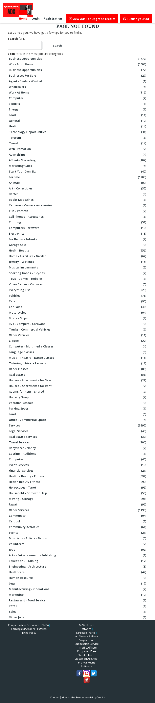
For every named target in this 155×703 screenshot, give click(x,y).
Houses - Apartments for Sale (77, 380)
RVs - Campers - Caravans (77, 324)
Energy (77, 109)
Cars (77, 301)
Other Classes (77, 369)
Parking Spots (77, 408)
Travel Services (77, 442)
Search (57, 45)
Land (77, 414)
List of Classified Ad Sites (86, 657)
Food (77, 115)
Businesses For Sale (77, 75)
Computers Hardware (77, 228)
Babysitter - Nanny (77, 448)
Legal (77, 583)
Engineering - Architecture (77, 566)
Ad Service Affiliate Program (86, 638)
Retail (77, 606)
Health (77, 126)
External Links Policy (34, 630)
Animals (77, 183)
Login (35, 18)
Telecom (77, 137)
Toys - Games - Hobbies (77, 279)
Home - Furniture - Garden (77, 256)
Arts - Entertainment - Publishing (77, 555)
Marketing (77, 595)
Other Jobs (77, 617)
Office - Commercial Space (77, 420)
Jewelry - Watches (77, 262)
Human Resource (77, 578)
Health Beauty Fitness (77, 482)
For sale (77, 177)
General (77, 121)
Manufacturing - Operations (77, 589)
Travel (77, 143)
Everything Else (77, 290)
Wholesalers (77, 87)
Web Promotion (77, 149)
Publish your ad (137, 19)
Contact (54, 697)
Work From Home (77, 64)
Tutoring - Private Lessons (77, 363)
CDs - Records (77, 211)
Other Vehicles (77, 335)
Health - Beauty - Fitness (77, 476)
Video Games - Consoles (77, 284)
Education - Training (77, 561)
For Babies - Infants (77, 239)
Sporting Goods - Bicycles (77, 273)
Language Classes (77, 352)
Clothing (77, 222)
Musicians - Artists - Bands (77, 538)
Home (23, 18)
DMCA (45, 625)
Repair (77, 504)
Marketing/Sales (77, 166)
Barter (77, 194)
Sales (77, 612)
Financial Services (77, 470)
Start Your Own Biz (77, 171)
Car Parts (77, 307)
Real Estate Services (77, 437)
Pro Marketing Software (86, 664)
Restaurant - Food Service (77, 600)
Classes (77, 341)
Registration (53, 18)
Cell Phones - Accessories (77, 216)
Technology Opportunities (77, 132)
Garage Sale (77, 245)
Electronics (77, 233)
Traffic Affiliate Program (87, 649)
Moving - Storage (77, 499)
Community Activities (77, 527)
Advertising (77, 154)
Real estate (77, 374)
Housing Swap (77, 397)
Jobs (77, 549)
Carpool (77, 521)
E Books (77, 104)
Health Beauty (77, 250)
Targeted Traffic (85, 632)
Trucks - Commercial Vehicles (77, 329)
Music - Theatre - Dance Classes (77, 358)
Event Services (77, 465)
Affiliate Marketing (77, 160)
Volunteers (77, 544)
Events (77, 533)
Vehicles (77, 295)
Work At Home (77, 92)
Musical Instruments (77, 267)
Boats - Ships (77, 318)
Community (77, 516)
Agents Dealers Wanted (77, 81)
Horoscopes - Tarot (77, 487)
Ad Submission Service (87, 642)
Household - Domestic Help (77, 493)
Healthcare (77, 572)
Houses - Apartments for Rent (77, 386)
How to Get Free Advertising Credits (83, 697)
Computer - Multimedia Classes (77, 346)
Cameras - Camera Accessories (77, 205)
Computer (77, 98)
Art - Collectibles (77, 188)
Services (77, 425)
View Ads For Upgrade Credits (93, 19)
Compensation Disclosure (24, 625)
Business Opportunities (77, 58)
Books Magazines (77, 200)
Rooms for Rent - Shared (77, 391)
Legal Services (77, 431)
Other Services (77, 510)
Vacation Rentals (77, 403)
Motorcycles (77, 312)
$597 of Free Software (86, 627)
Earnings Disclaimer (23, 629)
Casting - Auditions (77, 453)
